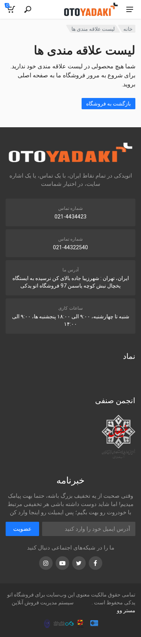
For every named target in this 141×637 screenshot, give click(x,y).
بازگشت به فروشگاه (108, 104)
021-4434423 (70, 217)
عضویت (22, 529)
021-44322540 (70, 247)
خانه (128, 29)
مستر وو (126, 610)
